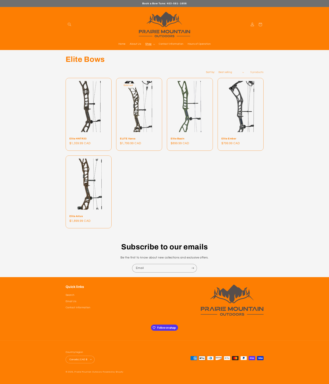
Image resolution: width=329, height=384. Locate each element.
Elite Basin (177, 138)
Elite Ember (228, 138)
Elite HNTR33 (78, 138)
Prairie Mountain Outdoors (88, 372)
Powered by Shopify (113, 372)
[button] (70, 24)
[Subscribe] (193, 268)
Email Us (71, 301)
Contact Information (78, 307)
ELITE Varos (127, 138)
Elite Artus (76, 216)
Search (70, 295)
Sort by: (210, 72)
